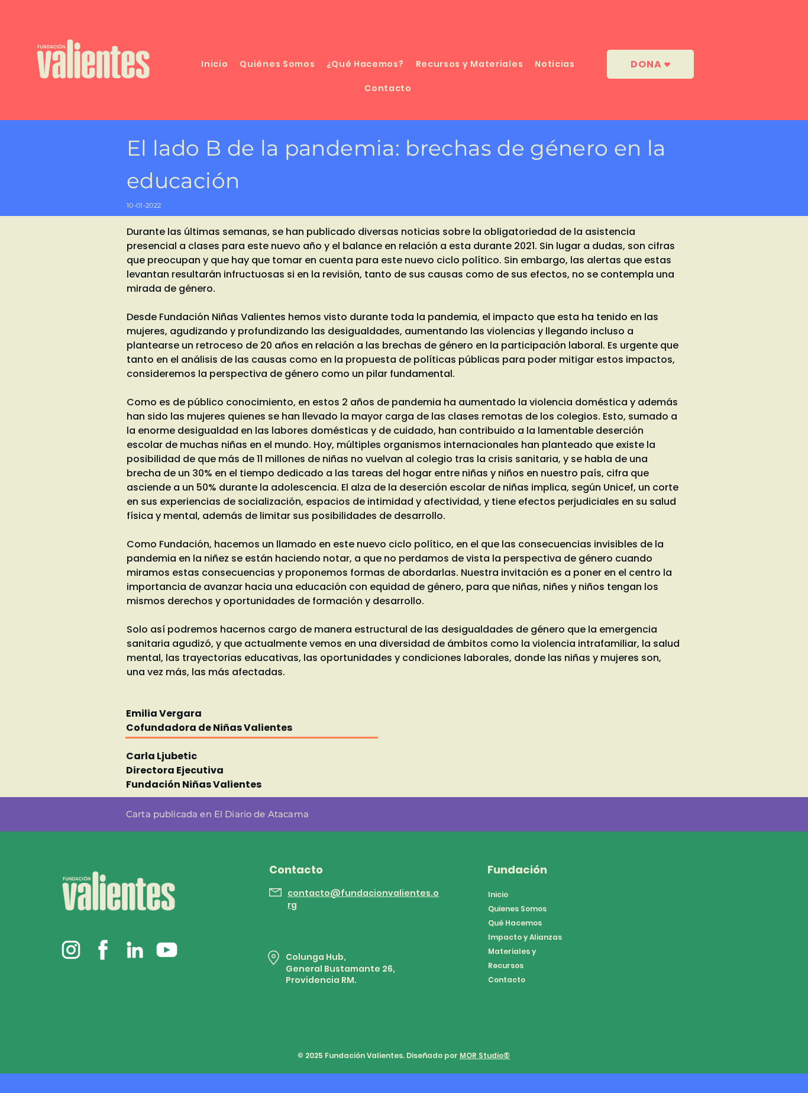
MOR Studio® (485, 1055)
